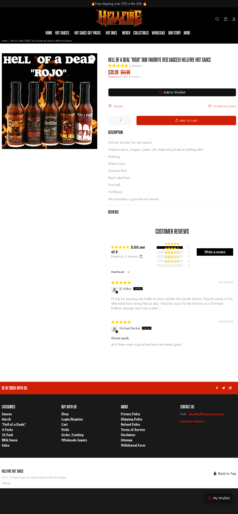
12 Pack (7, 435)
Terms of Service (133, 429)
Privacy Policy (130, 414)
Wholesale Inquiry (74, 440)
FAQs (65, 429)
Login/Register (72, 419)
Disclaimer (128, 435)
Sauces (7, 414)
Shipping (112, 76)
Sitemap (126, 440)
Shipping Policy (131, 419)
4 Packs (7, 429)
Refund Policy (130, 424)
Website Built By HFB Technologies (48, 477)
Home (4, 40)
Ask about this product (224, 106)
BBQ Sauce (10, 440)
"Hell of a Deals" (14, 424)
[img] (121, 282)
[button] (118, 65)
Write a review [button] (215, 252)
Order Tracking (72, 435)
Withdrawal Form (133, 445)
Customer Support (192, 421)
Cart (64, 424)
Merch (6, 419)
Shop (65, 414)
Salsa (5, 445)
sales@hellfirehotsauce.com (206, 414)
